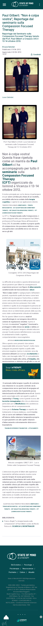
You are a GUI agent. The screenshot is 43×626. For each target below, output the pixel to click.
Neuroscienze (28, 569)
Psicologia (28, 565)
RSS (28, 605)
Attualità (31, 572)
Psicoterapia (14, 569)
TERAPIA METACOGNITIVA (10, 506)
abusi (32, 290)
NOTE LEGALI (10, 602)
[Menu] (4, 5)
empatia (32, 359)
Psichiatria (12, 572)
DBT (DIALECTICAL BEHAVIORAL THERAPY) (21, 210)
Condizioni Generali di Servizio (26, 602)
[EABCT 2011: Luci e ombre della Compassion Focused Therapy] (23, 448)
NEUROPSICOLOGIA (29, 340)
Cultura (22, 572)
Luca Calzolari (9, 47)
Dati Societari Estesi (19, 605)
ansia (27, 327)
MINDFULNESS (22, 205)
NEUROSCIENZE (19, 340)
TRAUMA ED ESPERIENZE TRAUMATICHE (16, 428)
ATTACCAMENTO (33, 428)
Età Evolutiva (16, 565)
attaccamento (35, 287)
